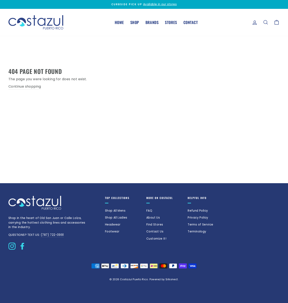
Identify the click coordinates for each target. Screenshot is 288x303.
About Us (153, 218)
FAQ (149, 211)
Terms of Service (200, 225)
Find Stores (154, 225)
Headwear (112, 225)
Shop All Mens (115, 211)
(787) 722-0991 (52, 235)
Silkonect (172, 279)
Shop (134, 22)
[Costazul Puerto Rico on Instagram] (12, 245)
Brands (152, 22)
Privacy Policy (198, 218)
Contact (190, 22)
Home (119, 22)
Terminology (197, 232)
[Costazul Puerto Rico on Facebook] (22, 245)
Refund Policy (198, 211)
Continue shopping (24, 86)
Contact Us (154, 232)
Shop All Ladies (116, 218)
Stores (171, 22)
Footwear (112, 232)
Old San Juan (49, 218)
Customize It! (156, 239)
